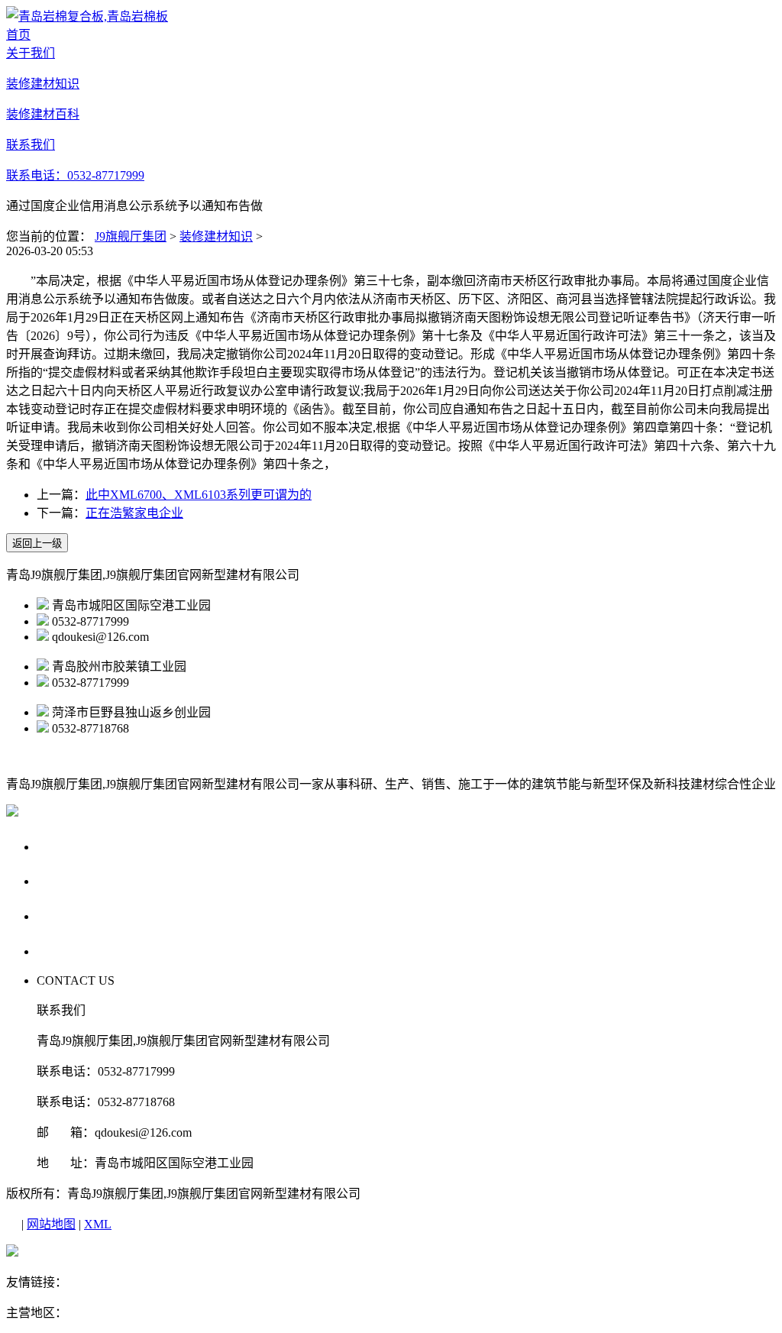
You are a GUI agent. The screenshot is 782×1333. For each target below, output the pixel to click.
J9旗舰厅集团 (130, 236)
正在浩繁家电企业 (134, 512)
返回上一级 (37, 543)
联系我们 (66, 951)
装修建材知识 (216, 236)
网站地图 (51, 1224)
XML (97, 1224)
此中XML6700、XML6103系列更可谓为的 (199, 494)
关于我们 (66, 846)
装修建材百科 (80, 916)
